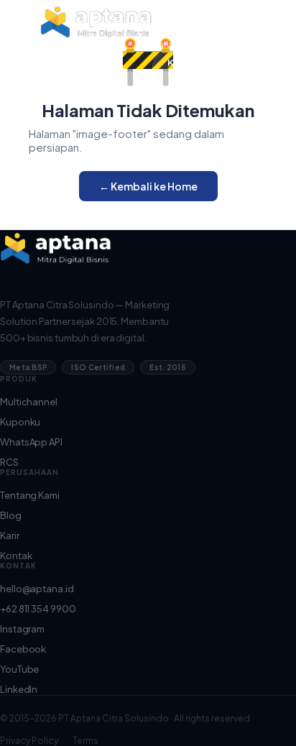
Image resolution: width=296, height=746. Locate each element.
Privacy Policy (29, 740)
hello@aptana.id (37, 588)
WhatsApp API (31, 442)
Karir (162, 44)
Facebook (23, 649)
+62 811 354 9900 (37, 608)
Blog (163, 28)
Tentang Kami (183, 13)
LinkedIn (18, 689)
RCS (9, 462)
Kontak (16, 555)
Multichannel (28, 401)
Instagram (22, 629)
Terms (85, 740)
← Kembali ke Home (148, 186)
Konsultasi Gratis (191, 68)
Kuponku (20, 422)
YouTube (19, 669)
